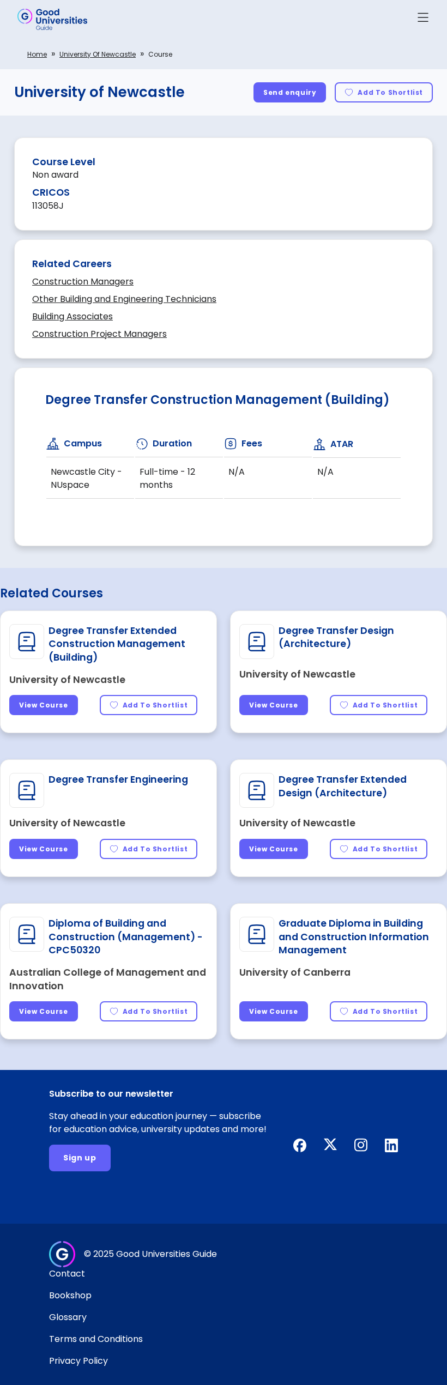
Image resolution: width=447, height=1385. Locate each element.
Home (37, 54)
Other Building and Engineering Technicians (124, 299)
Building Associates (72, 316)
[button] (423, 19)
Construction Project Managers (99, 334)
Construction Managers (83, 281)
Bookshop (70, 1295)
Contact (67, 1273)
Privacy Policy (78, 1360)
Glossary (68, 1317)
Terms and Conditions (96, 1339)
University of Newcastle (97, 54)
